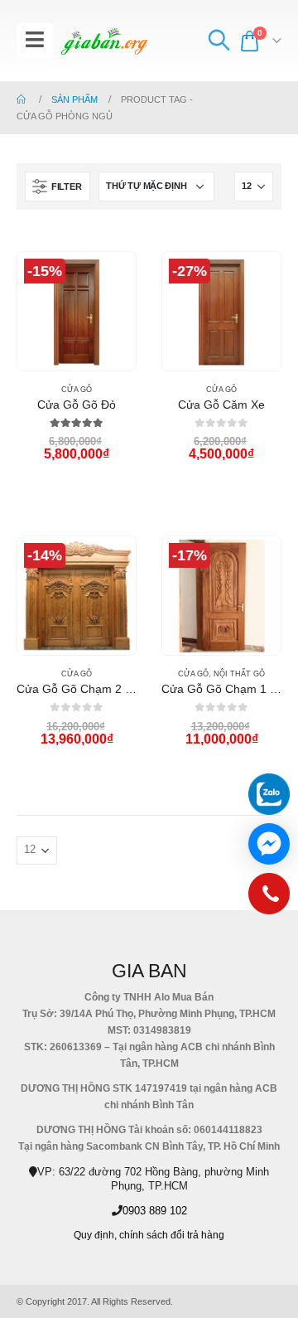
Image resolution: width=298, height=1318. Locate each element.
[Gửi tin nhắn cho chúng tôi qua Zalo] (269, 794)
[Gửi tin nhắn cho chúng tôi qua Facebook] (269, 844)
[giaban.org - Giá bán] (104, 41)
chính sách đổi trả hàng (171, 1234)
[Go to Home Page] (22, 99)
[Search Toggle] (218, 40)
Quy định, (95, 1234)
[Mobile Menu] (35, 40)
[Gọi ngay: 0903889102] (269, 898)
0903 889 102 (155, 1210)
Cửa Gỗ (76, 389)
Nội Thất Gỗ (239, 674)
